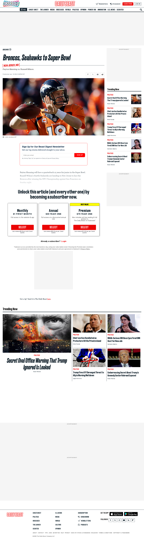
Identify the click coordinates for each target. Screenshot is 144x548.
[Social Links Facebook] (110, 520)
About (35, 532)
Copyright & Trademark (121, 532)
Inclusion (94, 532)
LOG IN (137, 4)
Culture (58, 525)
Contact (41, 532)
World (57, 521)
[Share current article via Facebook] (88, 74)
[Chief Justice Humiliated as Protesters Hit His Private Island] (136, 117)
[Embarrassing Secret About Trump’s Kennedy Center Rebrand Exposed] (136, 162)
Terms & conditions (105, 532)
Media (52, 10)
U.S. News (111, 10)
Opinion (83, 10)
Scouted (120, 10)
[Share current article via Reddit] (102, 74)
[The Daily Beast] (65, 3)
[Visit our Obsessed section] (18, 3)
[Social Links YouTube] (124, 520)
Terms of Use (46, 158)
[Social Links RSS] (128, 520)
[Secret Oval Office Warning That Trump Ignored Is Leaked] (136, 103)
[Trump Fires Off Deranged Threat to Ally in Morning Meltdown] (136, 133)
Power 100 (92, 10)
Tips (46, 532)
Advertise (56, 532)
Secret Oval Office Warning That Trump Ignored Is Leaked (37, 364)
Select (22, 227)
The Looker (44, 10)
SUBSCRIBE (128, 4)
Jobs (50, 532)
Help (62, 532)
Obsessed (60, 10)
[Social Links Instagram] (119, 520)
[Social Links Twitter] (115, 520)
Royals (68, 10)
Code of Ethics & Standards (80, 532)
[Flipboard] (133, 520)
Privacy (67, 532)
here (49, 299)
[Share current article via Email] (98, 74)
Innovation (102, 10)
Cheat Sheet (33, 10)
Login (63, 241)
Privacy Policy (55, 158)
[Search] (141, 10)
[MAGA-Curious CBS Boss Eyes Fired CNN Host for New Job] (136, 149)
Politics (75, 10)
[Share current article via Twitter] (93, 74)
